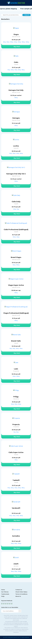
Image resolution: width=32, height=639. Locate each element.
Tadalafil (16, 64)
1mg (15, 432)
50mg (8, 42)
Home (3, 589)
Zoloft (16, 564)
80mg (23, 69)
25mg (4, 42)
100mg (11, 42)
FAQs (2, 596)
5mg (18, 209)
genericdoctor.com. (15, 637)
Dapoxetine (16, 399)
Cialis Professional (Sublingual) (16, 229)
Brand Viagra (16, 257)
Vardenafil (16, 148)
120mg (15, 42)
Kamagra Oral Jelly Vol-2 (16, 174)
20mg (12, 69)
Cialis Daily (16, 202)
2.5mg (14, 209)
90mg (19, 404)
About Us (18, 596)
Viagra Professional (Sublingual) (16, 313)
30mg (12, 404)
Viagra (16, 34)
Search (26, 15)
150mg (23, 42)
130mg (19, 42)
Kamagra (16, 118)
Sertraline (16, 536)
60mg (19, 69)
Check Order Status (21, 592)
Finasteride (16, 426)
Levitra (16, 146)
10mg (9, 69)
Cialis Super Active (16, 452)
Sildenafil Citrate (16, 36)
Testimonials (5, 594)
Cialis (16, 62)
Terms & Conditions (21, 594)
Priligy (16, 397)
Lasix (16, 369)
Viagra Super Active (16, 285)
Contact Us (18, 589)
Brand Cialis (16, 341)
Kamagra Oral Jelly (16, 90)
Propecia (16, 424)
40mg (16, 69)
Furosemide (16, 371)
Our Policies (5, 592)
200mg (27, 42)
